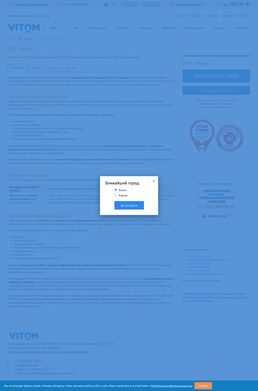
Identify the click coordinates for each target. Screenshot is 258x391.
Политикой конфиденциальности (171, 385)
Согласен (203, 385)
